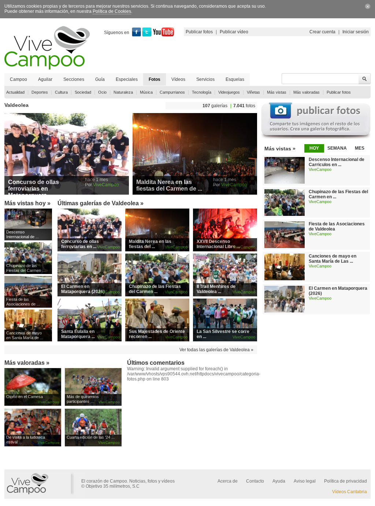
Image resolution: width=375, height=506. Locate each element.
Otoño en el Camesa (24, 396)
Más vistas (276, 92)
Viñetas (253, 92)
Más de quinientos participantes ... (83, 399)
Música (146, 92)
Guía (100, 79)
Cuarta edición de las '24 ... (91, 437)
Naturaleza (123, 92)
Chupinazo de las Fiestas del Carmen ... (25, 268)
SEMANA (337, 148)
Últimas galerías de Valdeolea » (100, 203)
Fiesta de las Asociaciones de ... (23, 301)
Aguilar (45, 79)
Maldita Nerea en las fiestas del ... (150, 244)
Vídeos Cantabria (349, 491)
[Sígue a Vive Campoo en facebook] (136, 35)
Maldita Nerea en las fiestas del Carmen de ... (169, 185)
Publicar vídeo (234, 31)
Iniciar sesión (355, 31)
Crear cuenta (322, 31)
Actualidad (15, 92)
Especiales (127, 79)
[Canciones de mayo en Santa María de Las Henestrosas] (284, 278)
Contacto (255, 481)
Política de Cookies (112, 11)
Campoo (18, 79)
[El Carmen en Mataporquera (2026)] (284, 311)
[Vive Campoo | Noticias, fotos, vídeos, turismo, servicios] (47, 68)
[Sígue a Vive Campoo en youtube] (163, 35)
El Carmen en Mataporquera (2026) (83, 289)
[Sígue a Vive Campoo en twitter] (147, 35)
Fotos (154, 79)
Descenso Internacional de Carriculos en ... (336, 162)
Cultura (61, 92)
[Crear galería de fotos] (316, 137)
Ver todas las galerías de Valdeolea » (216, 349)
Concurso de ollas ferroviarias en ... (80, 244)
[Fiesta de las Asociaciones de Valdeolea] (284, 246)
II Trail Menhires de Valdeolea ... (216, 289)
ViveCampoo (106, 184)
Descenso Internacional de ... (22, 234)
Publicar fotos (199, 31)
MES (359, 148)
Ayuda (278, 481)
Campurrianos (172, 92)
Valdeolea (16, 105)
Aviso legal (305, 481)
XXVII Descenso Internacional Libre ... (218, 244)
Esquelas (235, 79)
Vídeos (178, 79)
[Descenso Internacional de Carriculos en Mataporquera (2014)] (284, 182)
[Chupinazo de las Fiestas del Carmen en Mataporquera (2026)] (284, 214)
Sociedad (83, 92)
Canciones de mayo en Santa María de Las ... (332, 259)
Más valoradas (306, 92)
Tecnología (201, 92)
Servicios (205, 79)
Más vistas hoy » (27, 203)
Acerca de (228, 481)
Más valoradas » (26, 363)
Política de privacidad (345, 481)
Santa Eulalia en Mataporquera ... (78, 334)
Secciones (73, 79)
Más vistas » (280, 148)
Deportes (39, 92)
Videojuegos (229, 92)
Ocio (102, 92)
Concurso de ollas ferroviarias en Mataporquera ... (33, 188)
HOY (314, 148)
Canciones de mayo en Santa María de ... (24, 335)
